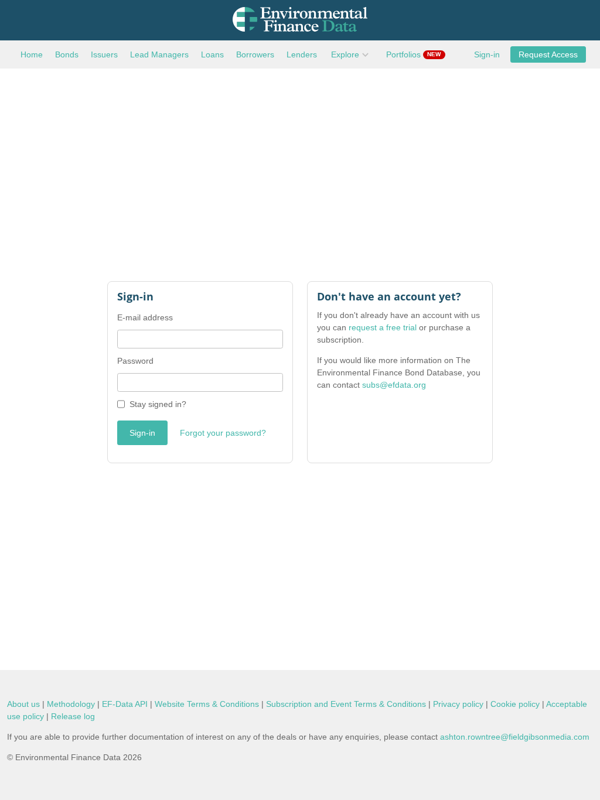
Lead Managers (159, 54)
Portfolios (413, 54)
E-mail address (145, 317)
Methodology (71, 704)
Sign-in (487, 54)
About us (23, 704)
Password (135, 361)
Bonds (67, 54)
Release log (73, 716)
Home (32, 54)
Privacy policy (458, 704)
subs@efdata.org (394, 384)
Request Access (548, 54)
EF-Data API (125, 704)
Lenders (302, 54)
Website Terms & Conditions (207, 704)
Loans (212, 54)
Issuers (104, 54)
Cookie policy (515, 704)
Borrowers (255, 54)
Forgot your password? (223, 432)
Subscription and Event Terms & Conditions (346, 704)
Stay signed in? (157, 404)
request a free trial (383, 327)
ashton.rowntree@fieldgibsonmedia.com (514, 736)
